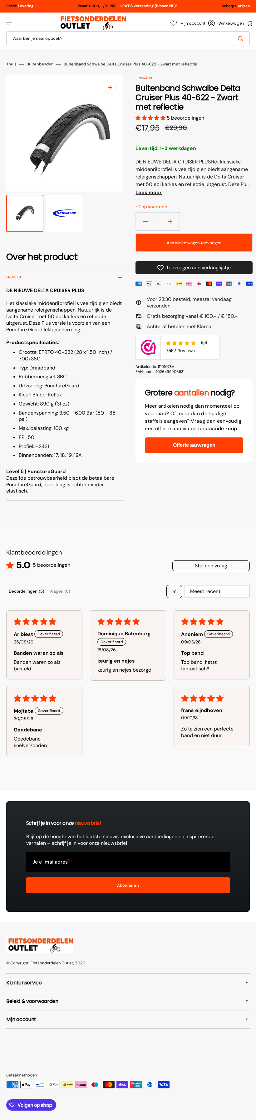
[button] (9, 23)
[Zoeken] (242, 38)
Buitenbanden (40, 64)
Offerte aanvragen (194, 445)
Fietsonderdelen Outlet (52, 963)
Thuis (11, 64)
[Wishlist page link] (173, 23)
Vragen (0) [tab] (59, 591)
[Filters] (174, 591)
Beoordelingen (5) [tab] (26, 591)
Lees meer (148, 192)
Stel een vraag (211, 565)
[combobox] (128, 38)
